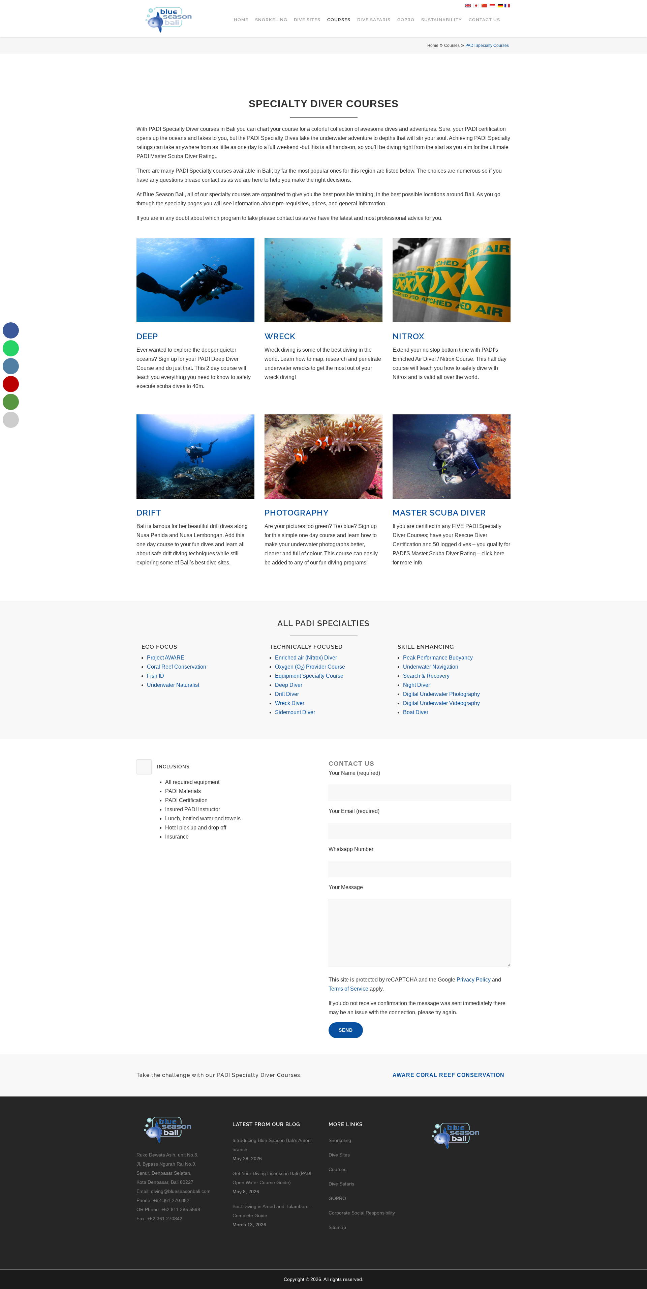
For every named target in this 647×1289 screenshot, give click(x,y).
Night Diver (416, 685)
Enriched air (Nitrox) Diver (306, 658)
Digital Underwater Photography (441, 694)
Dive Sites (307, 19)
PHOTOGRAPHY (297, 513)
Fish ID (155, 676)
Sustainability (441, 19)
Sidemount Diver (295, 712)
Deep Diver (288, 685)
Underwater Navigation (430, 667)
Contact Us (484, 19)
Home (241, 19)
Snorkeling (271, 19)
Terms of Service (348, 989)
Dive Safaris (374, 19)
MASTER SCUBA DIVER (439, 513)
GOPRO (405, 19)
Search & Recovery (426, 676)
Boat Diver (415, 712)
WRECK (280, 336)
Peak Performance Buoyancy (438, 658)
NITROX (408, 336)
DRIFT (148, 513)
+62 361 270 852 (171, 1200)
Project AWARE (165, 658)
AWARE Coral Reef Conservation (449, 1075)
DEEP (147, 336)
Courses (338, 19)
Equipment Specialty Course (309, 676)
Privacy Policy (474, 980)
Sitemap (337, 1227)
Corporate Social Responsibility (362, 1212)
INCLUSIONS (173, 766)
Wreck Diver (289, 703)
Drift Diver (287, 694)
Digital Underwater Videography (441, 703)
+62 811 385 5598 (180, 1209)
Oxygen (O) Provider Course (310, 667)
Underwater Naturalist (173, 685)
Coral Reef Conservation (176, 667)
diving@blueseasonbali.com (181, 1191)
